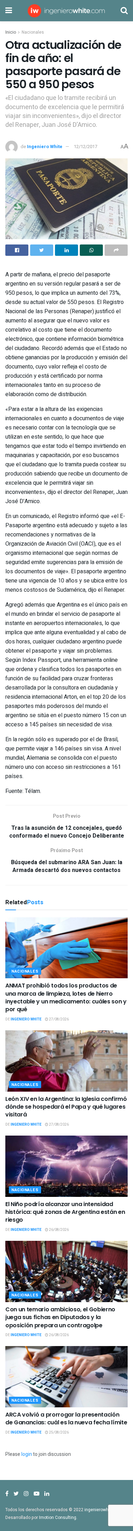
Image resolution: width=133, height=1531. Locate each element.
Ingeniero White (44, 146)
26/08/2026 (58, 1229)
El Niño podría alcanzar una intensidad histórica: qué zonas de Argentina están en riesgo (65, 1212)
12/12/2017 (85, 146)
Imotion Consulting (57, 1517)
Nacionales (33, 32)
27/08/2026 (58, 1019)
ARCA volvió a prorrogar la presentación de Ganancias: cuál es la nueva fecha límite (66, 1418)
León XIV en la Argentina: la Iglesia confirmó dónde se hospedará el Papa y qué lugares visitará (66, 1107)
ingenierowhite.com (103, 1510)
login (26, 1454)
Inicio (10, 32)
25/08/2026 (58, 1432)
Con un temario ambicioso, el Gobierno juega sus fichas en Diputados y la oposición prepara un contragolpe (60, 1317)
